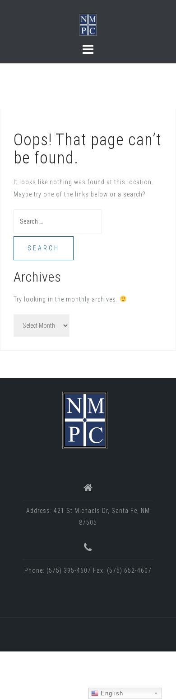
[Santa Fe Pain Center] (84, 419)
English (110, 693)
